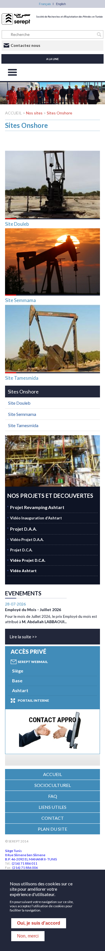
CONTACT (52, 818)
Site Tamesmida (21, 378)
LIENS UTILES (52, 807)
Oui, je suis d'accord (38, 923)
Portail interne (33, 700)
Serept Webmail (33, 662)
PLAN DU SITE (52, 829)
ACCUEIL (14, 112)
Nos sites (34, 112)
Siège (17, 670)
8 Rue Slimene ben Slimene (25, 855)
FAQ (52, 796)
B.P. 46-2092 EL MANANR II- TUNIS (31, 859)
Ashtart (20, 690)
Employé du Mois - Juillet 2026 (33, 609)
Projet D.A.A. (23, 528)
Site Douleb (17, 224)
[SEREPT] (52, 23)
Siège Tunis (13, 851)
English (61, 4)
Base (17, 680)
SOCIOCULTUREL (52, 785)
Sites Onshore (59, 112)
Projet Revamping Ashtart (37, 507)
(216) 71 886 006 (25, 867)
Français (45, 4)
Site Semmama (20, 300)
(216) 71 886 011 (24, 863)
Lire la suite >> (23, 636)
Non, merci (28, 936)
